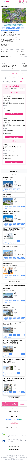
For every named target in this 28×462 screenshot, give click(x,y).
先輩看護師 (14, 81)
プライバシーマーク (11, 440)
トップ (2, 4)
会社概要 (6, 408)
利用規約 (12, 408)
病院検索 (6, 4)
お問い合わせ (17, 411)
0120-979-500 (15, 449)
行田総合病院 (13, 4)
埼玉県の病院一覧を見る (14, 281)
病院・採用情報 (5, 81)
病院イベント (22, 81)
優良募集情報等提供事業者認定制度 (16, 434)
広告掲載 (10, 411)
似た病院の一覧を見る (14, 397)
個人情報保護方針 (20, 408)
